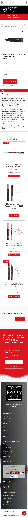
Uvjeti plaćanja (7, 461)
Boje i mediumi (7, 413)
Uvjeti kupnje (6, 456)
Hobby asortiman (7, 416)
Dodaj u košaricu (10, 81)
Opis (3, 91)
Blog (4, 443)
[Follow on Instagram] (4, 487)
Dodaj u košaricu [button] (14, 176)
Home (2, 24)
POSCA (23, 24)
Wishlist (5, 454)
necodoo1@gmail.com (9, 495)
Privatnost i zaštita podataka (11, 441)
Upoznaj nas (6, 433)
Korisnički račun (7, 451)
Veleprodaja (6, 426)
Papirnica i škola (7, 418)
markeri (19, 24)
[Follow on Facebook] (9, 487)
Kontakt (5, 436)
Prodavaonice (6, 438)
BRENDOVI (5, 423)
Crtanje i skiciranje (11, 24)
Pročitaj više (14, 215)
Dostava (5, 459)
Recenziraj (20, 319)
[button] (22, 31)
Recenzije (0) (6, 94)
